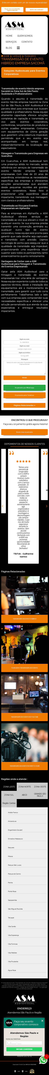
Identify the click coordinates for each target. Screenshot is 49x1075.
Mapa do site (24, 1056)
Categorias (17, 56)
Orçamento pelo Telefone (24, 395)
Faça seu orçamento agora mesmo (12, 9)
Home (9, 36)
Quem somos (25, 36)
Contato (27, 42)
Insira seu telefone (13, 1039)
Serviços (11, 42)
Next (46, 506)
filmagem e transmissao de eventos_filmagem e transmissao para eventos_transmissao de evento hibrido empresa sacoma (30, 56)
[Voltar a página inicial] (24, 25)
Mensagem (24, 359)
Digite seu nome (24, 339)
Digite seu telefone (24, 352)
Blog (9, 48)
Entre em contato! (36, 9)
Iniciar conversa (24, 1049)
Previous (2, 506)
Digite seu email (24, 346)
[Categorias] (18, 48)
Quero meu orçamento (24, 432)
